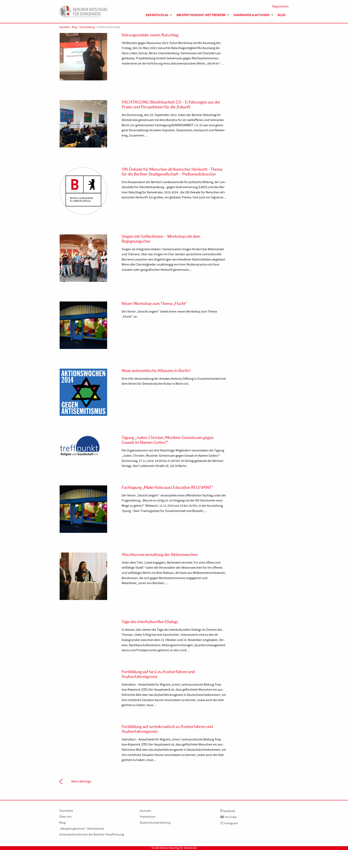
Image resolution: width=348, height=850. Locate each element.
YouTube (230, 817)
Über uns (65, 816)
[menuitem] (158, 15)
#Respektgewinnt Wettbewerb (200, 15)
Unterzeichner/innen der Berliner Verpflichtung (91, 834)
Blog (282, 15)
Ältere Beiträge (81, 781)
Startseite (64, 27)
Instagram (230, 823)
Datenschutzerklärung (155, 822)
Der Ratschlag (157, 15)
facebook (228, 811)
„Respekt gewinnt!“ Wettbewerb (81, 828)
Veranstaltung (87, 27)
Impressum (147, 816)
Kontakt (145, 811)
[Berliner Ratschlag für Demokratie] (83, 11)
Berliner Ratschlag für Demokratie (178, 848)
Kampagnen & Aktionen (251, 15)
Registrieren (280, 6)
